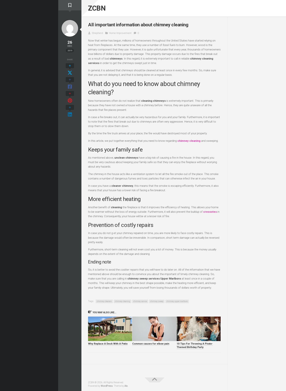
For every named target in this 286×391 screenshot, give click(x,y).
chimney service (140, 301)
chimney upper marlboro (177, 301)
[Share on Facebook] (70, 83)
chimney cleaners (104, 301)
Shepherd (97, 33)
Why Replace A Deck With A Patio (108, 343)
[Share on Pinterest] (70, 97)
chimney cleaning (122, 301)
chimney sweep (156, 301)
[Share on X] (70, 69)
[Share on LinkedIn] (70, 111)
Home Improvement (120, 33)
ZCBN (97, 8)
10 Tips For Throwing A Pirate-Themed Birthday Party (195, 345)
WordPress (107, 386)
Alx (126, 386)
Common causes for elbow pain (150, 343)
